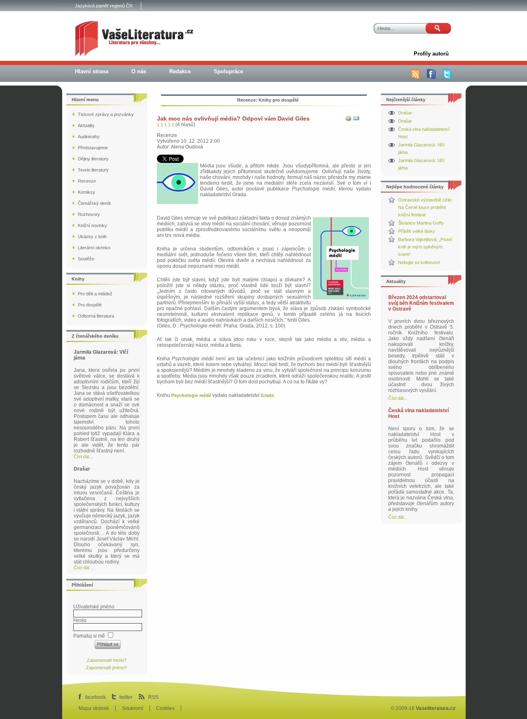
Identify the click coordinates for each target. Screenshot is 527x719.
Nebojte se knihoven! (419, 262)
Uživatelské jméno (93, 607)
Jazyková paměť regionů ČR (104, 5)
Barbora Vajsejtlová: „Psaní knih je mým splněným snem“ (425, 247)
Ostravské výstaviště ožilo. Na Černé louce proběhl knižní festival (425, 207)
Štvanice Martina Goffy (421, 222)
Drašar (405, 112)
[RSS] (415, 77)
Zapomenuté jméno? (106, 667)
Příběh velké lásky (416, 231)
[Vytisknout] (348, 120)
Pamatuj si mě (89, 636)
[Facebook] (431, 77)
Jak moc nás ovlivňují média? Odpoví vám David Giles (233, 118)
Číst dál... (397, 398)
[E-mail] (356, 120)
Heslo (79, 620)
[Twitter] (446, 77)
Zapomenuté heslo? (106, 660)
